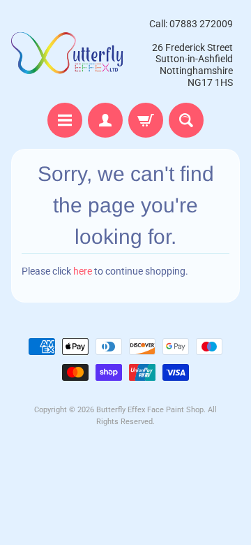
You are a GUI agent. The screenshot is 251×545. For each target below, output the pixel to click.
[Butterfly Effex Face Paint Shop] (68, 53)
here (82, 271)
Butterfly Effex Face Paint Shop (150, 409)
